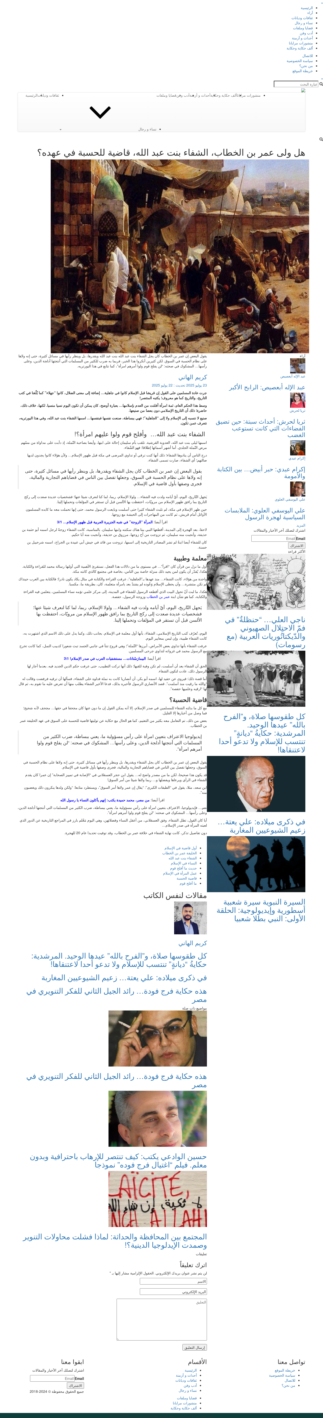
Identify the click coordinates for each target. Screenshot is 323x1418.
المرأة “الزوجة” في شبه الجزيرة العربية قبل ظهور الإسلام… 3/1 (105, 521)
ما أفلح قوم (188, 883)
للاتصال (307, 55)
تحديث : (179, 385)
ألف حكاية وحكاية (300, 47)
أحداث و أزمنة (302, 37)
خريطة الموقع (302, 70)
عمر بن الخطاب (158, 596)
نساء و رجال (304, 22)
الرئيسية (307, 7)
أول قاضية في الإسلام (181, 847)
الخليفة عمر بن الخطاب (179, 852)
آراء (310, 12)
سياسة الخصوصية (300, 60)
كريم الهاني (192, 376)
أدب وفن (306, 32)
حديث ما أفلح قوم (183, 867)
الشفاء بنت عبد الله (183, 857)
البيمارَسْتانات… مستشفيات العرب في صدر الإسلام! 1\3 (105, 658)
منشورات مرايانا (301, 42)
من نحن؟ (306, 65)
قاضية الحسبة (187, 878)
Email (300, 538)
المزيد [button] (301, 525)
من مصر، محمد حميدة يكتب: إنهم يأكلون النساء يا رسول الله (105, 799)
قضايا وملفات (303, 27)
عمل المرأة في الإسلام (180, 873)
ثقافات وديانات (302, 17)
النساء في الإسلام (184, 862)
